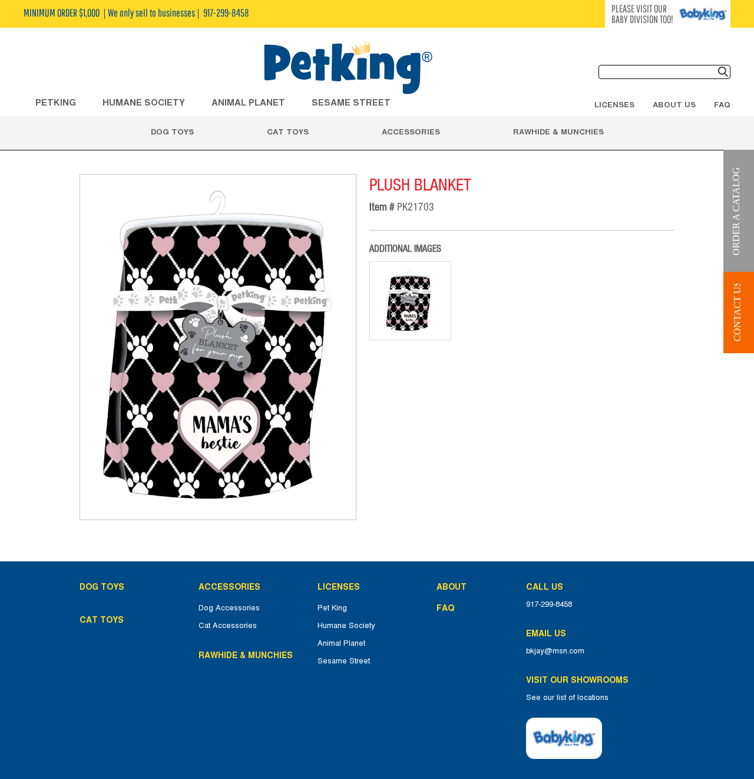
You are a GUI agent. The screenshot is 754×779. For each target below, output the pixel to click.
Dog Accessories (229, 608)
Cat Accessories (228, 625)
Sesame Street (351, 102)
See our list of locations (567, 697)
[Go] (723, 72)
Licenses (614, 104)
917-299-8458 (549, 604)
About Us (674, 104)
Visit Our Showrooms (579, 680)
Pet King (332, 608)
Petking (55, 102)
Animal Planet (341, 643)
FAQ (722, 104)
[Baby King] (564, 738)
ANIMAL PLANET (248, 102)
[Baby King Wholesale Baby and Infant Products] (348, 69)
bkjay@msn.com (555, 651)
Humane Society (346, 625)
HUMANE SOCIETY (143, 102)
